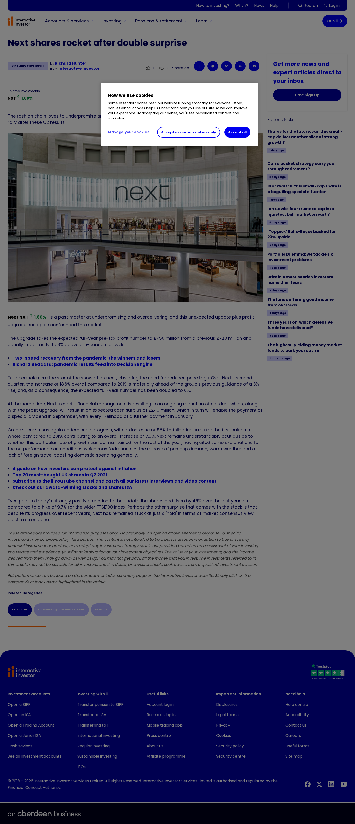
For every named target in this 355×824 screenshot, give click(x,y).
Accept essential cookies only (188, 132)
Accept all (237, 132)
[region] (179, 115)
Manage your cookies (128, 132)
